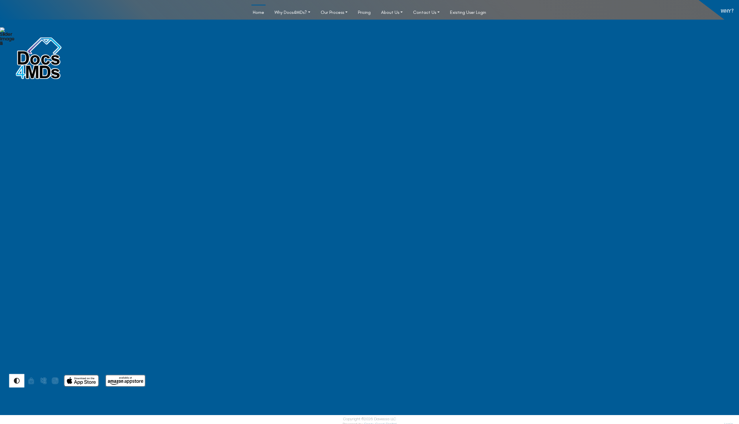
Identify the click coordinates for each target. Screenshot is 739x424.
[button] (16, 381)
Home (258, 12)
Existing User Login (468, 12)
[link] (31, 381)
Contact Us (424, 12)
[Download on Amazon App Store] (125, 380)
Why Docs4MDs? (291, 12)
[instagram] (55, 380)
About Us (390, 12)
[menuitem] (258, 12)
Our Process (332, 12)
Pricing (364, 12)
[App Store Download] (81, 380)
